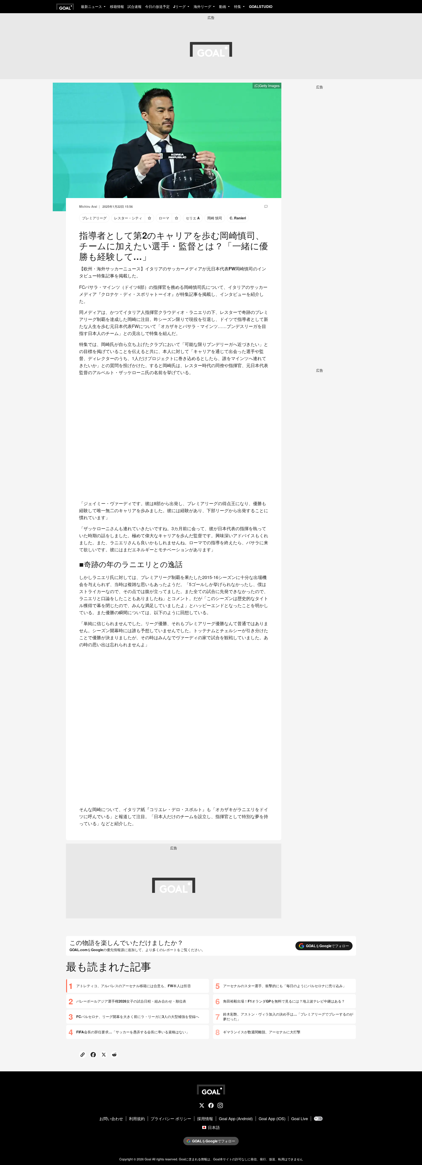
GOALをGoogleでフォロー (327, 945)
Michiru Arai (88, 206)
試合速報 (134, 6)
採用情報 (205, 1118)
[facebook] (211, 1106)
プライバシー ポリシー (171, 1118)
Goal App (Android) (236, 1118)
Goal (148, 1159)
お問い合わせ (111, 1118)
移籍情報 (117, 6)
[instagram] (220, 1106)
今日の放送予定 (157, 6)
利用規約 (137, 1118)
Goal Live (299, 1118)
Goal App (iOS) (272, 1118)
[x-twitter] (201, 1106)
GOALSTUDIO (260, 6)
